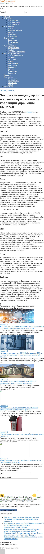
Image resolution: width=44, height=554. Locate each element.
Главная (7, 17)
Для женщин (9, 26)
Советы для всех (6, 3)
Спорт (10, 44)
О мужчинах (12, 36)
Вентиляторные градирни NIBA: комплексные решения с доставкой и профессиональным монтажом (22, 328)
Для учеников (13, 24)
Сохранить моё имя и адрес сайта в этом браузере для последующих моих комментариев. (20, 505)
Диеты (10, 28)
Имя (1, 474)
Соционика (12, 83)
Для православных (15, 56)
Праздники (12, 65)
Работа (11, 69)
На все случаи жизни (12, 54)
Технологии (12, 71)
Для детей (8, 19)
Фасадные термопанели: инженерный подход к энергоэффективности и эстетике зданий (18, 382)
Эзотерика (12, 73)
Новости (7, 75)
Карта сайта (8, 87)
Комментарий (5, 478)
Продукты (12, 67)
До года (11, 50)
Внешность (12, 40)
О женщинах (13, 42)
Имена (10, 61)
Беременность (13, 48)
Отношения (12, 79)
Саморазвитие (13, 81)
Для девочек (13, 21)
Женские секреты (15, 30)
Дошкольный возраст (16, 52)
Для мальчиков (14, 23)
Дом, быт (11, 57)
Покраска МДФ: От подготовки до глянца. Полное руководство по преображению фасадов (19, 409)
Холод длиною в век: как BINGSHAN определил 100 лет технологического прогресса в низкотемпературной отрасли (21, 355)
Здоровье (12, 59)
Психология (8, 77)
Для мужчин (9, 38)
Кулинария (12, 34)
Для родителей (10, 46)
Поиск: (3, 12)
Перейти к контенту (7, 1)
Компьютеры (13, 63)
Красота (11, 32)
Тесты (10, 85)
